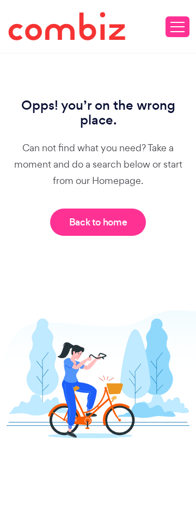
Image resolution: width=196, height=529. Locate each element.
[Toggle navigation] (177, 26)
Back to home (98, 222)
